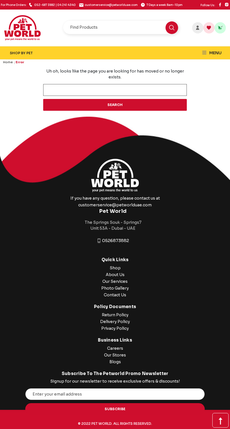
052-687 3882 (38, 5)
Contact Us (115, 294)
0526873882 (115, 240)
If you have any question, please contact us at (115, 198)
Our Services (115, 281)
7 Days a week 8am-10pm (164, 5)
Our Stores (115, 355)
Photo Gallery (115, 288)
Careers (115, 348)
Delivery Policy (115, 321)
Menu (215, 52)
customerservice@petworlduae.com (111, 5)
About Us (115, 274)
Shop (115, 267)
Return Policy (115, 314)
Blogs (115, 361)
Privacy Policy (115, 328)
